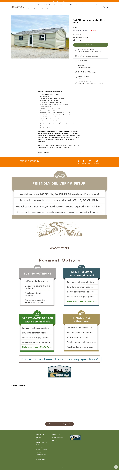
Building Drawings (92, 5)
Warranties (73, 5)
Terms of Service (41, 454)
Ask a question (43, 152)
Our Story (38, 5)
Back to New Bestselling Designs (60, 424)
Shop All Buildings (49, 5)
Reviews (82, 5)
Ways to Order (33, 9)
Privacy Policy (40, 459)
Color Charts (63, 5)
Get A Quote (90, 45)
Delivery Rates (40, 445)
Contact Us (45, 9)
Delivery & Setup (41, 442)
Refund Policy (40, 457)
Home (30, 5)
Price (75, 27)
